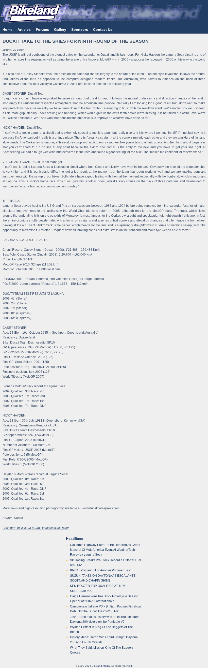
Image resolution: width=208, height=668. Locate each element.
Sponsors (79, 29)
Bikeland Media (101, 665)
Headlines (74, 539)
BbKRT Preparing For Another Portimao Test (100, 570)
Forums (42, 29)
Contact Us (102, 29)
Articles (24, 29)
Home (7, 29)
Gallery (60, 29)
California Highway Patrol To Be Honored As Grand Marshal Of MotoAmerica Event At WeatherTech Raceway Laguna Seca (105, 549)
